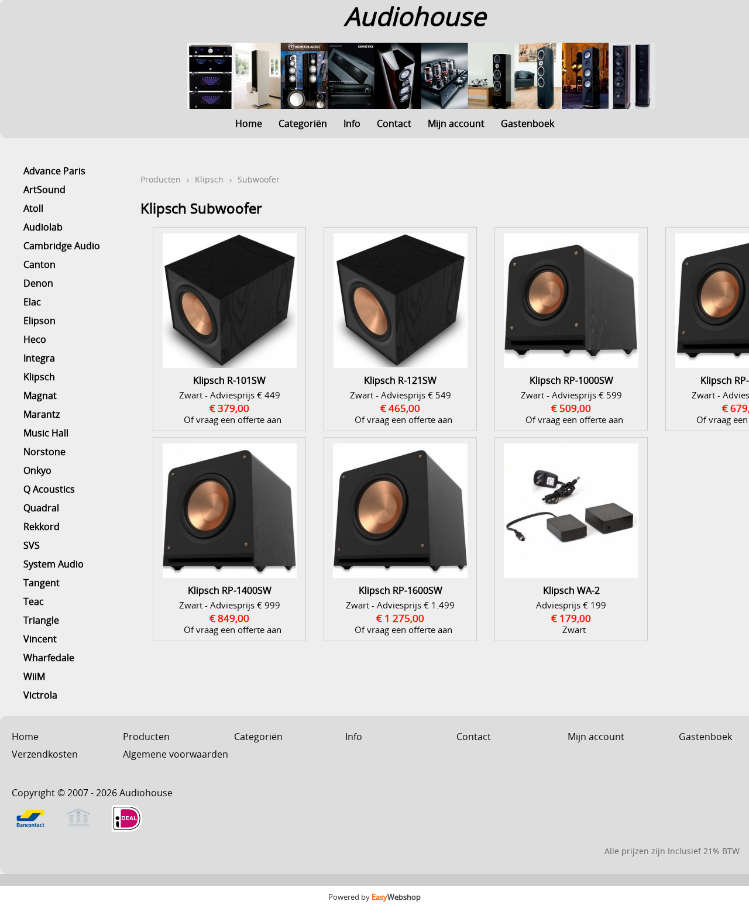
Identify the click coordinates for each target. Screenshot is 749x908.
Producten (160, 179)
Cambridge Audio (61, 245)
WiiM (34, 676)
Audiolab (43, 227)
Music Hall (45, 433)
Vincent (40, 638)
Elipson (39, 320)
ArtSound (44, 189)
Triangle (41, 620)
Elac (32, 301)
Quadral (41, 507)
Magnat (40, 395)
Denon (38, 283)
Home (248, 123)
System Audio (53, 564)
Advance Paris (54, 170)
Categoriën (303, 123)
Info (351, 123)
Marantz (41, 414)
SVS (31, 545)
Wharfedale (48, 657)
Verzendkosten (45, 754)
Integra (39, 358)
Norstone (44, 451)
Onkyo (37, 470)
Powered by (374, 897)
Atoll (33, 208)
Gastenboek (527, 123)
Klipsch (39, 376)
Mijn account (456, 123)
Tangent (41, 582)
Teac (33, 601)
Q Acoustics (49, 489)
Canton (39, 264)
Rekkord (41, 526)
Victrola (40, 695)
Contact (394, 123)
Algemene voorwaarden (175, 754)
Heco (34, 339)
